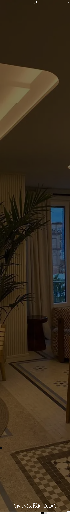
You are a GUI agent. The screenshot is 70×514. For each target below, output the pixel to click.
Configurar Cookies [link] (59, 512)
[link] (1, 448)
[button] (68, 2)
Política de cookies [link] (38, 512)
